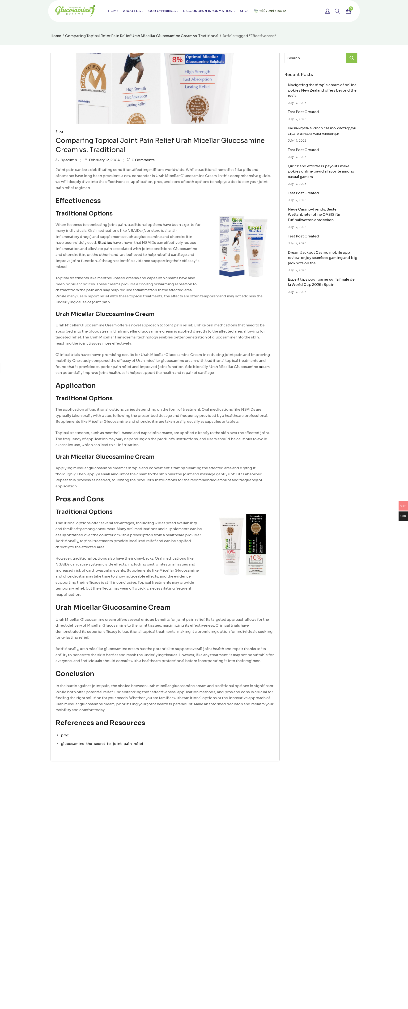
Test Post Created (303, 112)
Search (351, 58)
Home (56, 36)
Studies (105, 242)
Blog (59, 131)
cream (264, 366)
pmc (65, 735)
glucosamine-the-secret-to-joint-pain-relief (102, 743)
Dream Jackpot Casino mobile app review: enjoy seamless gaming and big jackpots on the (322, 257)
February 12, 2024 (104, 160)
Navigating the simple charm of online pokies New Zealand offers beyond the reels (322, 90)
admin (71, 160)
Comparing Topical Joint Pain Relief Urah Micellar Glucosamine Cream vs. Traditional (141, 36)
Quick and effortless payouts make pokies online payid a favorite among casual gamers (321, 171)
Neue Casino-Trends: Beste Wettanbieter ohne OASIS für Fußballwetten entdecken (314, 214)
